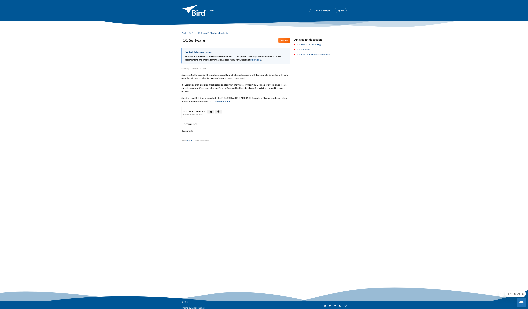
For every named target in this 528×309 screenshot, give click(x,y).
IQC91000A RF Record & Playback (313, 54)
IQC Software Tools (220, 101)
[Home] (195, 10)
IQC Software (303, 49)
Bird (184, 33)
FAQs (191, 33)
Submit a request (324, 10)
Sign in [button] (340, 10)
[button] (309, 10)
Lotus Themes (198, 307)
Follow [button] (284, 40)
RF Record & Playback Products (213, 33)
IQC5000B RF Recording (309, 44)
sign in (189, 141)
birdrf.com (255, 59)
